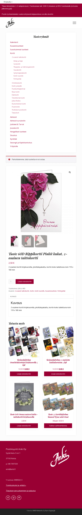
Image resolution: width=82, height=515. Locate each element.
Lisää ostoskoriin (24, 281)
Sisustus (13, 135)
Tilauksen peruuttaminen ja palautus (21, 491)
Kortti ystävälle (17, 86)
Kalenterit (14, 42)
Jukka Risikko (16, 101)
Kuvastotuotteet (51, 291)
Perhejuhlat (61, 291)
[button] (74, 22)
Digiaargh (52, 511)
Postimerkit (16, 107)
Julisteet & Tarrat (17, 124)
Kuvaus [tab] (13, 296)
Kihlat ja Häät (18, 61)
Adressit (13, 117)
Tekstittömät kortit (18, 98)
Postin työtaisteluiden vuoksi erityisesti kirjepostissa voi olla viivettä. (27, 14)
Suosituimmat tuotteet (19, 49)
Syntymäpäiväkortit (20, 73)
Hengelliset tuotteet (18, 131)
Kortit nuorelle (39, 291)
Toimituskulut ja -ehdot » (16, 485)
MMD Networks (38, 511)
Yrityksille (14, 146)
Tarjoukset (15, 113)
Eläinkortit (15, 95)
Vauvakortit (17, 70)
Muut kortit (15, 92)
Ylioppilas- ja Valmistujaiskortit (24, 67)
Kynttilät (13, 139)
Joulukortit (14, 128)
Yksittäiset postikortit (19, 110)
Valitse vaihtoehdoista (58, 425)
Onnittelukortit (17, 83)
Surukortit (17, 64)
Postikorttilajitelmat (18, 89)
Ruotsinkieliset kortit (19, 104)
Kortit (32, 291)
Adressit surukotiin (17, 121)
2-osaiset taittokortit (22, 291)
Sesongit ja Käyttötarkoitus (21, 142)
